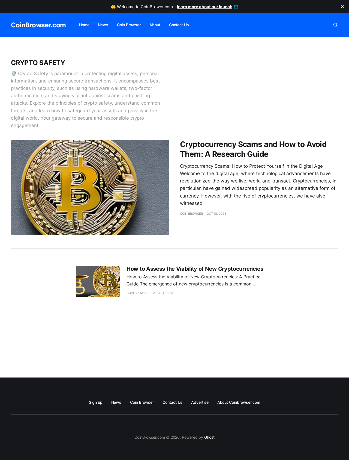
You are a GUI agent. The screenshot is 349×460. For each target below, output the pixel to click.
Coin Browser (129, 24)
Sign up (95, 402)
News (103, 24)
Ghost (209, 437)
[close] (342, 6)
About (154, 24)
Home (84, 24)
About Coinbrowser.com (238, 402)
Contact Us (179, 24)
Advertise (199, 402)
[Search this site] (336, 25)
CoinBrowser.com (38, 25)
